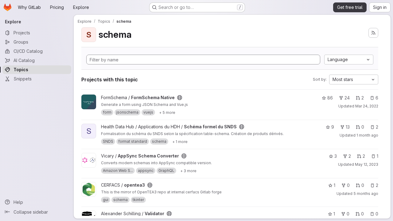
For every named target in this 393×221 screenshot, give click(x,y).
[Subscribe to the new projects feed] (373, 33)
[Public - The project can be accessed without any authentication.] (179, 97)
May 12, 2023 (366, 164)
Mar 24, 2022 (366, 106)
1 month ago (367, 135)
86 (330, 97)
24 (347, 97)
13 (348, 127)
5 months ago (365, 193)
